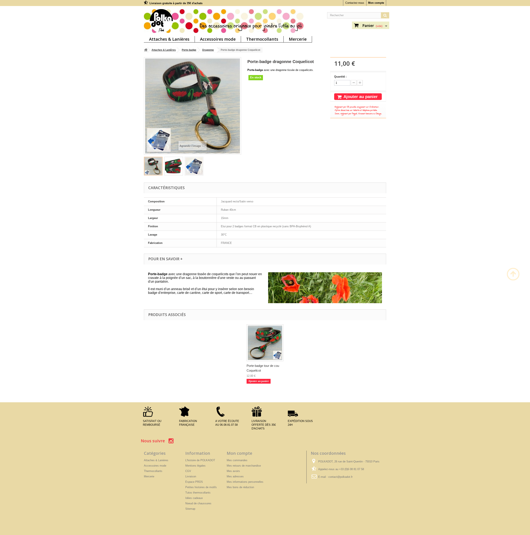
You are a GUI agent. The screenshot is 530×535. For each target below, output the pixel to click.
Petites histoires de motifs (201, 487)
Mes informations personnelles (245, 481)
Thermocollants (262, 39)
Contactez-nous (354, 2)
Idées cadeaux (194, 498)
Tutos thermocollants (198, 492)
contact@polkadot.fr (340, 476)
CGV (188, 471)
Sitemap (190, 508)
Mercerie (298, 39)
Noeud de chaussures (198, 503)
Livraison (190, 476)
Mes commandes (237, 460)
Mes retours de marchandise (244, 465)
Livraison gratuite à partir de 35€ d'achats (175, 3)
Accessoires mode (218, 39)
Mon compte (376, 2)
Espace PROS (194, 481)
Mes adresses (235, 476)
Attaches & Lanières (169, 39)
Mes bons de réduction (240, 487)
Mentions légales (195, 465)
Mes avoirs (233, 471)
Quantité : (340, 76)
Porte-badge (189, 50)
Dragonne (208, 50)
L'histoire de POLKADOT (200, 460)
